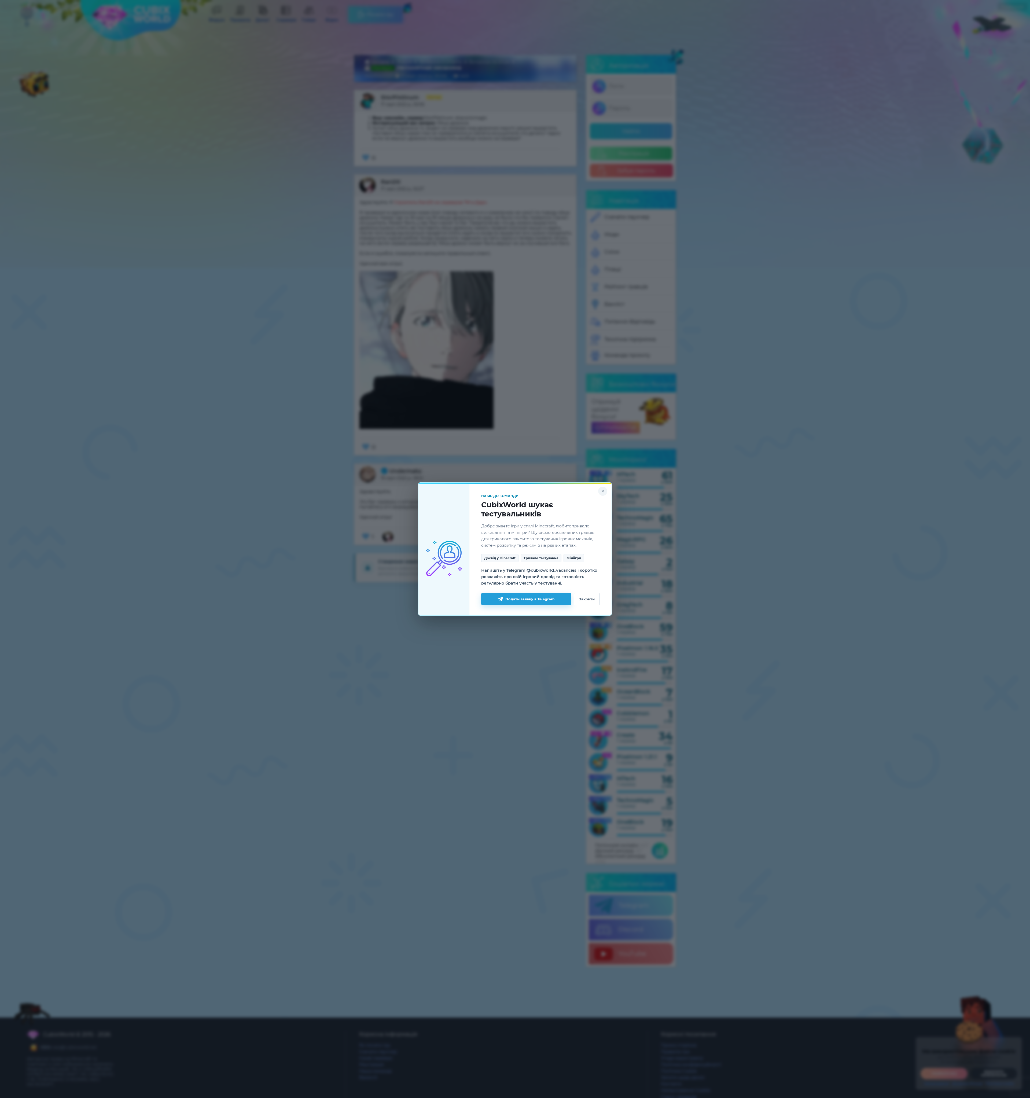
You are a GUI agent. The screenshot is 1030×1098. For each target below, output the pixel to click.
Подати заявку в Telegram (530, 599)
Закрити (587, 599)
